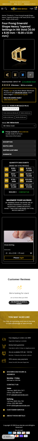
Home (4, 15)
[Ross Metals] (19, 9)
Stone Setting (9, 245)
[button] (2, 8)
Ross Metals (20, 425)
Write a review (26, 85)
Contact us (24, 192)
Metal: (10, 122)
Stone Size (7, 250)
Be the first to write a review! (19, 302)
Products (11, 15)
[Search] (6, 8)
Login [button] (31, 9)
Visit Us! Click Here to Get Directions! (20, 2)
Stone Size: (15, 106)
